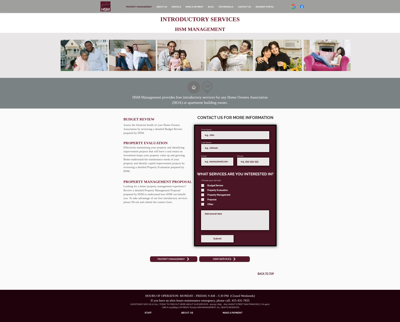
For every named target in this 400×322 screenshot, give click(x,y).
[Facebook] (302, 6)
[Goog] (293, 6)
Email (204, 156)
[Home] (194, 87)
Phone (240, 156)
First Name (206, 130)
